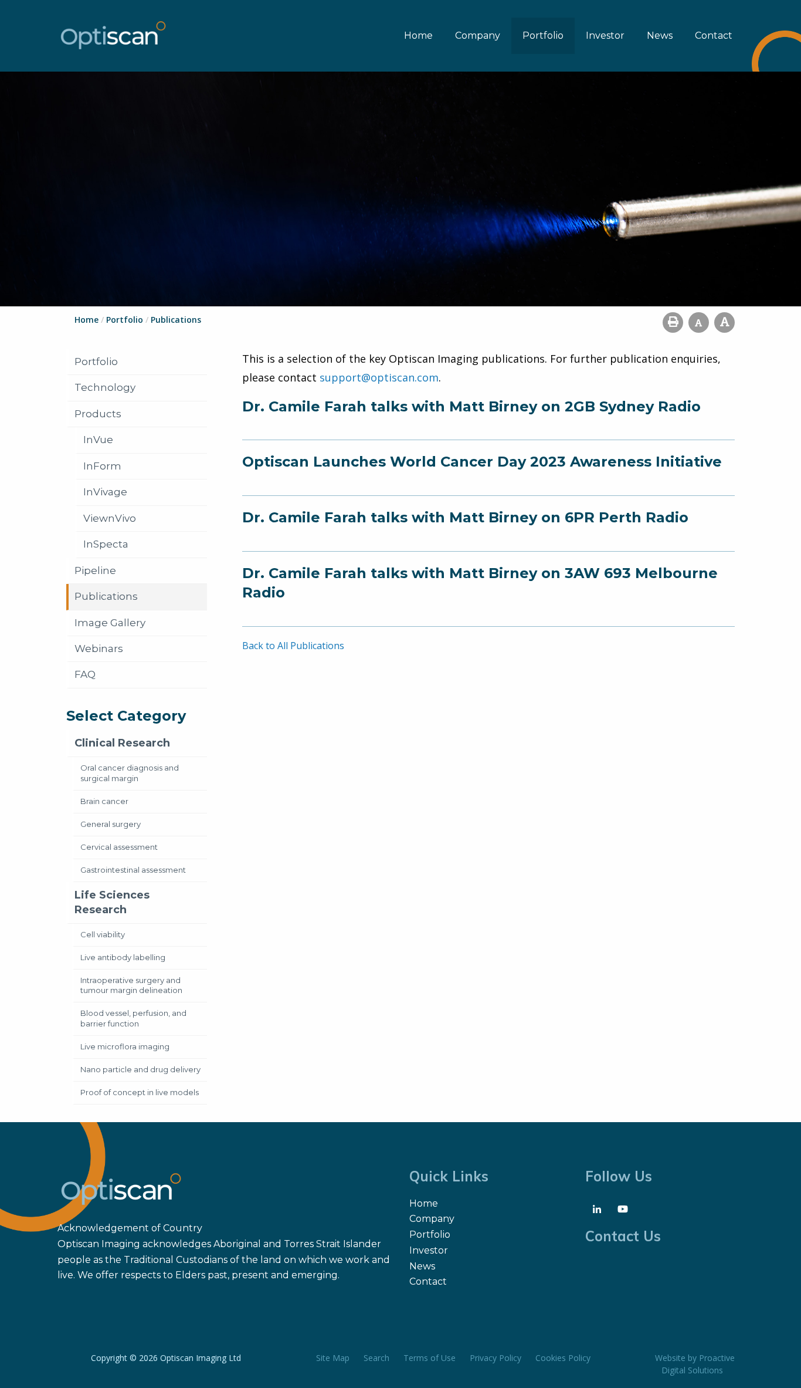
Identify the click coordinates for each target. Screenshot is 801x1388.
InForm (102, 466)
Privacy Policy (495, 1357)
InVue (98, 439)
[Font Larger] (724, 322)
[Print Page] (673, 322)
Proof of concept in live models (139, 1092)
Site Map (332, 1357)
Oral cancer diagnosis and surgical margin (129, 773)
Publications (106, 596)
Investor (605, 35)
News (660, 35)
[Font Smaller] (698, 322)
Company (477, 35)
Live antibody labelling (122, 957)
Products (97, 414)
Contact (713, 35)
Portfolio (543, 35)
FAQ (85, 674)
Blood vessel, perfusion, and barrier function (133, 1018)
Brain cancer (104, 801)
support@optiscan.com (379, 377)
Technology (104, 387)
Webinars (98, 648)
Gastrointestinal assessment (133, 869)
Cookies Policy (562, 1357)
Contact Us (623, 1236)
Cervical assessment (119, 847)
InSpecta (105, 544)
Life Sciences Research (112, 902)
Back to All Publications (293, 645)
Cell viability (102, 934)
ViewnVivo (109, 518)
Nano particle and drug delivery (140, 1069)
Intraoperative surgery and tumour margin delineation (131, 985)
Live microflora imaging (124, 1046)
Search (376, 1357)
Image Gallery (109, 623)
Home (418, 35)
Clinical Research (122, 743)
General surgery (110, 824)
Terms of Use (429, 1357)
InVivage (105, 492)
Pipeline (95, 570)
